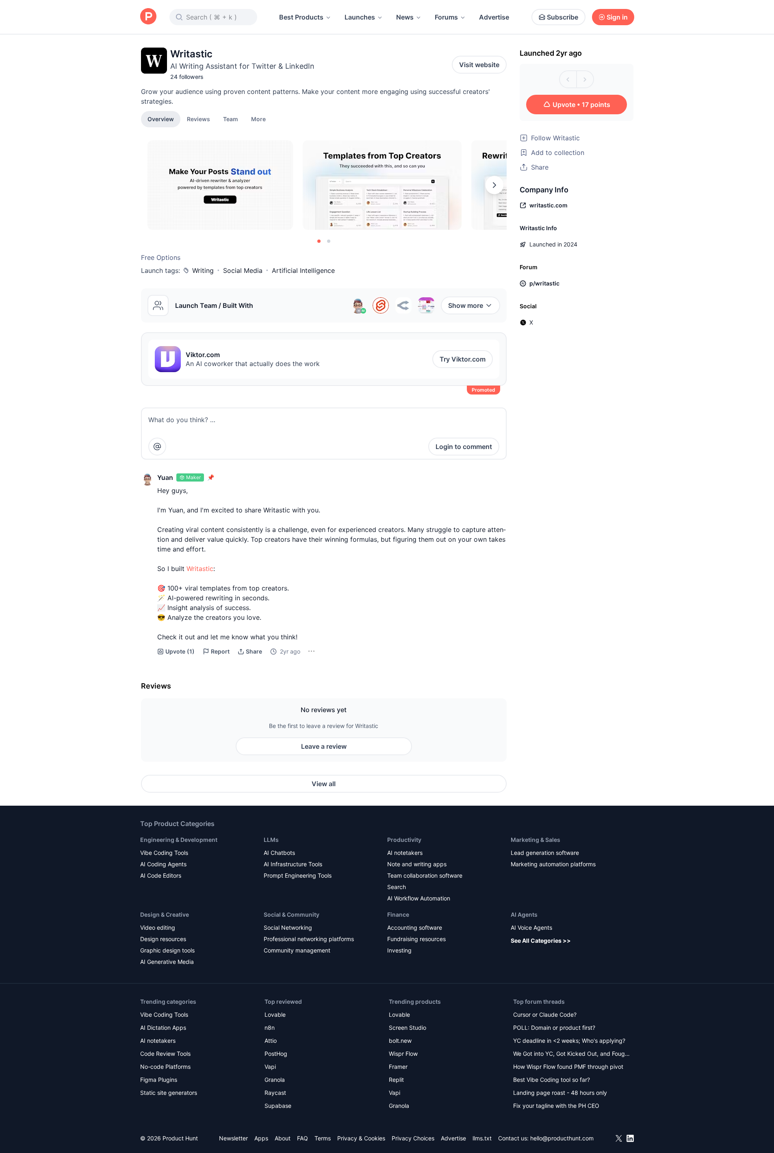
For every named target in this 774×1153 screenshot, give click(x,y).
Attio (271, 1040)
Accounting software (414, 927)
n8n (270, 1027)
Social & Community (291, 914)
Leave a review (324, 746)
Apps (261, 1138)
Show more (465, 305)
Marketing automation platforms (553, 864)
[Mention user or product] (157, 447)
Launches (360, 17)
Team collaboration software (424, 875)
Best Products (301, 17)
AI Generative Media (167, 961)
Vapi (270, 1066)
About (283, 1138)
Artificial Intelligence (303, 270)
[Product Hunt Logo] (148, 17)
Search (396, 886)
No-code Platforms (165, 1066)
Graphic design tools (167, 950)
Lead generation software (545, 852)
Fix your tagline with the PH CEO (556, 1105)
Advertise (494, 17)
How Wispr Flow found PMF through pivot (568, 1066)
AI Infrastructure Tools (293, 864)
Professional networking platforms (309, 938)
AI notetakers (405, 852)
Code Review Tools (165, 1053)
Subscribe (562, 17)
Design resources (163, 938)
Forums (446, 17)
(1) (180, 651)
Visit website (479, 65)
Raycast (275, 1092)
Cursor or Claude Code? (545, 1014)
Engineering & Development (178, 839)
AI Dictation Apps (163, 1027)
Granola (275, 1079)
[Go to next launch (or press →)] (585, 79)
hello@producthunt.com (562, 1138)
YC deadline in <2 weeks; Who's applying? (569, 1040)
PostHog (276, 1053)
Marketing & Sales (535, 839)
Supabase (278, 1105)
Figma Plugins (158, 1079)
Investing (399, 950)
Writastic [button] (199, 569)
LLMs (271, 839)
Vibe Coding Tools (164, 852)
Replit (396, 1079)
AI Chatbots (279, 852)
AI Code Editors (160, 875)
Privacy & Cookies (361, 1138)
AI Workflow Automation (418, 898)
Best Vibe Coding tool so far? (551, 1079)
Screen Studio (407, 1027)
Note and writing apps (417, 864)
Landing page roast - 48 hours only (560, 1092)
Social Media (242, 270)
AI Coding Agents (163, 864)
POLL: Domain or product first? (554, 1027)
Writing (203, 270)
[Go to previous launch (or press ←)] (568, 79)
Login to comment (464, 446)
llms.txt (482, 1138)
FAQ (302, 1138)
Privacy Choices (413, 1138)
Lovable (275, 1014)
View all (324, 784)
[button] (258, 119)
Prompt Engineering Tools (298, 875)
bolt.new (400, 1040)
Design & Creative (164, 914)
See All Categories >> (541, 940)
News (405, 17)
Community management (297, 950)
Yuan (165, 477)
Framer (398, 1066)
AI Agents (524, 914)
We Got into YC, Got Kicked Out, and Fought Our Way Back (571, 1054)
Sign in (617, 17)
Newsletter (233, 1138)
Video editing (157, 927)
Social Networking (288, 927)
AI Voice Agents (531, 927)
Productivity (404, 839)
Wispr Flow (403, 1053)
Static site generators (168, 1092)
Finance (398, 914)
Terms (322, 1138)
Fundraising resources (416, 938)
